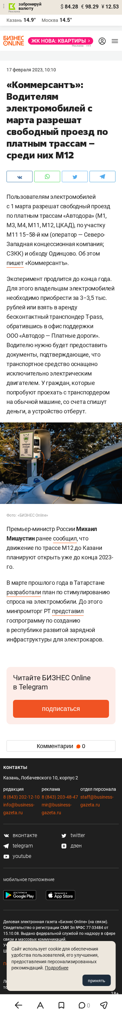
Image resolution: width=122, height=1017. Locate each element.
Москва (50, 20)
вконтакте (24, 835)
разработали (24, 592)
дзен (75, 846)
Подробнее (56, 967)
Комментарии (61, 746)
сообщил (65, 538)
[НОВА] (58, 41)
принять (96, 980)
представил (68, 611)
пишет (15, 262)
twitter (77, 835)
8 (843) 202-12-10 (21, 797)
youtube (21, 856)
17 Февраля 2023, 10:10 (31, 69)
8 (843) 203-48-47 (60, 797)
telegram (22, 846)
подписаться (61, 708)
